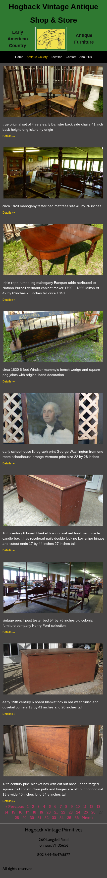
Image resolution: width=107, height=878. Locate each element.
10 (78, 806)
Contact (71, 57)
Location (56, 57)
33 (54, 817)
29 (24, 817)
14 (6, 812)
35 (69, 817)
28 (17, 817)
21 (56, 812)
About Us (85, 57)
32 (47, 817)
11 (84, 806)
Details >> (8, 136)
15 (13, 812)
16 (20, 812)
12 (91, 806)
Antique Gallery (37, 57)
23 (71, 812)
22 (63, 812)
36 (77, 817)
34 (61, 817)
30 (32, 817)
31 (39, 817)
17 (27, 812)
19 (41, 812)
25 (86, 812)
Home (19, 57)
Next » (87, 817)
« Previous (14, 806)
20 (49, 812)
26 (93, 812)
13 (98, 806)
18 (34, 812)
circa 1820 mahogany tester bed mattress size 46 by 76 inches (51, 206)
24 (78, 812)
